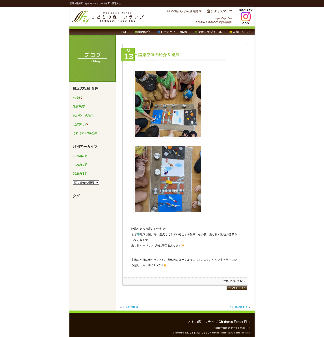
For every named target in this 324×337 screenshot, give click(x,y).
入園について (239, 32)
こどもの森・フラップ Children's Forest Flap (107, 16)
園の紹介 (142, 32)
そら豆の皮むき (238, 307)
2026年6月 (80, 165)
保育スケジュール (208, 32)
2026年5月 (80, 173)
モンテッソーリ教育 (172, 32)
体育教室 (79, 106)
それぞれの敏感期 (85, 133)
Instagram (245, 16)
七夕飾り (79, 124)
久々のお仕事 (130, 307)
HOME (124, 32)
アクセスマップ (219, 12)
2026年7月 (80, 156)
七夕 (76, 97)
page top (237, 287)
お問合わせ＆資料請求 (184, 12)
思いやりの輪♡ (83, 115)
